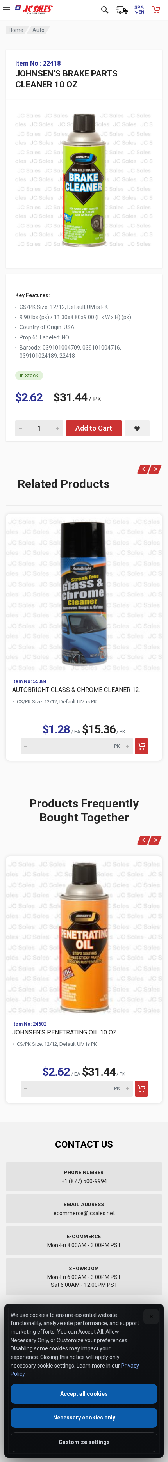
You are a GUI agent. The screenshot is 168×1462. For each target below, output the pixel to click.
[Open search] (104, 10)
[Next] (155, 469)
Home (16, 30)
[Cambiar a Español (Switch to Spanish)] (139, 10)
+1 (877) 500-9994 (84, 1181)
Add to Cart (93, 428)
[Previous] (144, 469)
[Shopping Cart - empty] (156, 10)
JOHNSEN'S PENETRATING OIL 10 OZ (64, 1032)
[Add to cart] (141, 746)
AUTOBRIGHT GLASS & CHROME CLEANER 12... (77, 690)
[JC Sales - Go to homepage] (33, 10)
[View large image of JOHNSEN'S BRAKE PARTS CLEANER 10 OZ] (84, 178)
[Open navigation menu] (6, 10)
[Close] (151, 1316)
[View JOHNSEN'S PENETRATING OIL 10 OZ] (84, 935)
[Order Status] (121, 10)
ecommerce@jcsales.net (84, 1213)
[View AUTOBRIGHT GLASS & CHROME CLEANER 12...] (84, 593)
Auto (38, 30)
